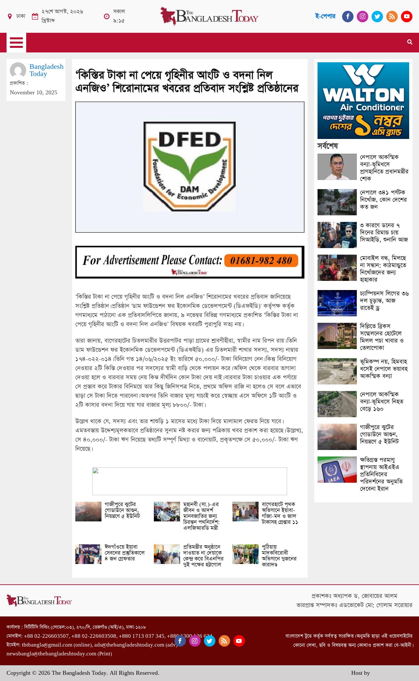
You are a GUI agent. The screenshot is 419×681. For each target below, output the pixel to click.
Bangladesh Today (46, 70)
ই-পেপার (326, 16)
